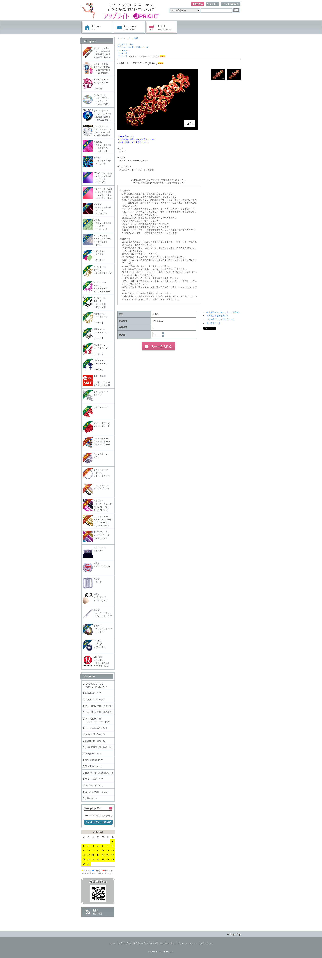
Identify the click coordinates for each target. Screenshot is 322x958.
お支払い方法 (125, 943)
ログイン (212, 4)
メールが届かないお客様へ (97, 728)
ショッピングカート (161, 27)
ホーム (97, 27)
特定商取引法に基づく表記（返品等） (223, 312)
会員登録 (197, 4)
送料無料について (93, 753)
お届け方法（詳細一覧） (96, 734)
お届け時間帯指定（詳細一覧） (99, 747)
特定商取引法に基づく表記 (162, 943)
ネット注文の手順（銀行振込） (99, 712)
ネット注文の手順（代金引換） (99, 706)
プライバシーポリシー (187, 943)
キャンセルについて (94, 785)
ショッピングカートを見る (98, 822)
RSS (95, 910)
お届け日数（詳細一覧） (96, 741)
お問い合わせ (129, 27)
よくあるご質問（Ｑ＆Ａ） (97, 792)
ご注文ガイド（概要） (95, 699)
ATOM (97, 914)
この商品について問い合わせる (220, 319)
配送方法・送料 (140, 943)
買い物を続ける (213, 323)
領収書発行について (94, 760)
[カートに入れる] (158, 346)
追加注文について (93, 766)
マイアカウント (231, 4)
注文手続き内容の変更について (99, 773)
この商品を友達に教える (217, 316)
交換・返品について (94, 779)
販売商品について (93, 693)
